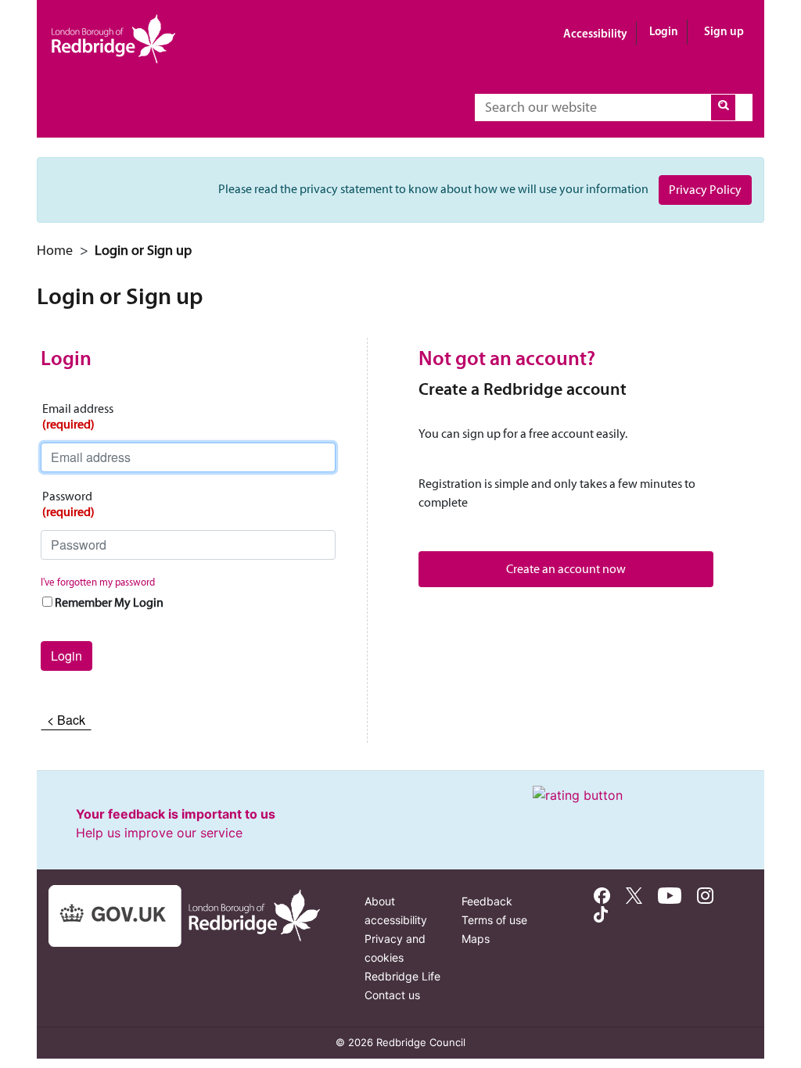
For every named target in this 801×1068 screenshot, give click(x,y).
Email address (77, 416)
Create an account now (566, 568)
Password (68, 504)
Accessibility (595, 33)
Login (663, 30)
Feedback (487, 901)
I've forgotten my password (98, 582)
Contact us (392, 995)
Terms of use (494, 919)
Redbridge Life (402, 976)
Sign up (724, 30)
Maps (476, 938)
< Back (66, 720)
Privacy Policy (705, 189)
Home (55, 250)
